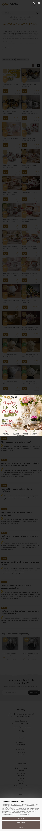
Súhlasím (21, 818)
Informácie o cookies (23, 814)
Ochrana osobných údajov (9, 814)
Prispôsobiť (21, 822)
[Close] (39, 3)
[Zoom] (34, 3)
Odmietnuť (21, 827)
